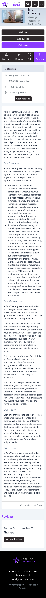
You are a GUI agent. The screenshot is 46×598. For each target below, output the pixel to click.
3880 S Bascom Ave (19, 81)
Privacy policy (16, 584)
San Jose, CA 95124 (19, 75)
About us (14, 571)
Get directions (23, 98)
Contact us (30, 571)
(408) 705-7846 (16, 86)
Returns (33, 584)
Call (29, 59)
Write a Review (14, 539)
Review (19, 59)
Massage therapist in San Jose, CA (34, 21)
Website (23, 32)
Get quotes (23, 38)
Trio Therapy (34, 11)
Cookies (23, 588)
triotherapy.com (17, 92)
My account (23, 575)
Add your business (23, 579)
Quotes (40, 59)
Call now (23, 45)
